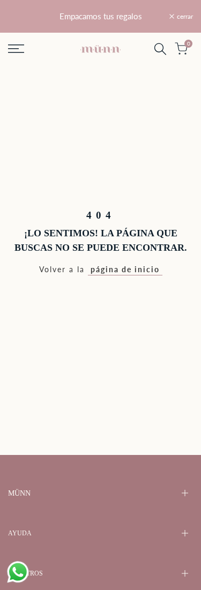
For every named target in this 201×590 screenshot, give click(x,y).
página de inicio (125, 269)
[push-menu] (16, 48)
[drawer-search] (160, 49)
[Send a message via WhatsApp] (18, 572)
